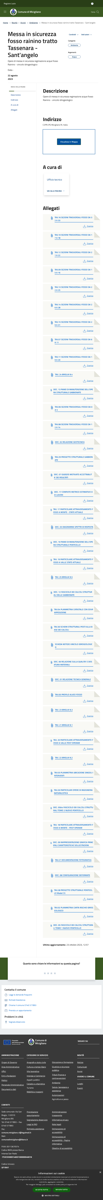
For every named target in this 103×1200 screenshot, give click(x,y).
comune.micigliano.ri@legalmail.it (16, 1132)
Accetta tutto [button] (41, 1190)
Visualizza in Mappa (69, 141)
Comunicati (82, 1066)
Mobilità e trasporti (35, 1091)
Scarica (90, 226)
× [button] (100, 1172)
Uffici (4, 1071)
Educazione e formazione (62, 1062)
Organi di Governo (9, 1062)
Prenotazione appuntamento (33, 1113)
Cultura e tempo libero (36, 1066)
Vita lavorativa (33, 1071)
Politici (4, 1080)
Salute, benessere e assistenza (60, 1089)
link (75, 1184)
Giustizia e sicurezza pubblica (60, 1068)
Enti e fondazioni (9, 1075)
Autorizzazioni (58, 1095)
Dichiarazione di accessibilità (59, 1130)
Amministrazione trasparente (59, 1113)
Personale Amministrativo (13, 1084)
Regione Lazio (10, 3)
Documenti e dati (9, 1089)
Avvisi (23, 22)
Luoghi (80, 1083)
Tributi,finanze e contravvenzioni (59, 1076)
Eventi (80, 1088)
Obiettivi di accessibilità (62, 1148)
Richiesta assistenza (35, 1128)
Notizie (80, 1062)
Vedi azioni (85, 34)
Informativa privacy (60, 1119)
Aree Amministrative (10, 1066)
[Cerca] (97, 11)
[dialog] (51, 1185)
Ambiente (33, 22)
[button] (51, 1195)
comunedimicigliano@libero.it (15, 1139)
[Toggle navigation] (5, 11)
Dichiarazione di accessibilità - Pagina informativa (61, 1140)
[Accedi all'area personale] (92, 3)
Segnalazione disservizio (37, 1119)
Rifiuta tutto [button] (62, 1190)
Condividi (72, 34)
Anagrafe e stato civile (36, 1062)
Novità (14, 22)
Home (5, 22)
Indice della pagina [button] (18, 87)
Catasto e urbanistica (36, 1083)
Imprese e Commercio (36, 1075)
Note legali (56, 1124)
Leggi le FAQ (32, 1124)
